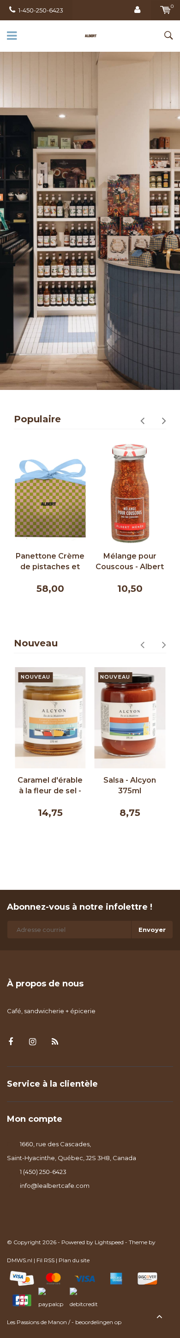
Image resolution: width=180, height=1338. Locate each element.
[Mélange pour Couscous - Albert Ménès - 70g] (130, 493)
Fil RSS (45, 1260)
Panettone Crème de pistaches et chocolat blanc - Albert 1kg (50, 562)
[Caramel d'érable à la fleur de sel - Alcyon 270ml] (50, 717)
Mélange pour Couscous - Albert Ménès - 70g (130, 562)
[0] (165, 10)
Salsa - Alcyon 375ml (129, 785)
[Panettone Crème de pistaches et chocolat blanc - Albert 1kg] (50, 493)
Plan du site (74, 1260)
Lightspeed (109, 1242)
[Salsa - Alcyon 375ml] (130, 717)
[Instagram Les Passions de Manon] (32, 1042)
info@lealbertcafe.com (55, 1185)
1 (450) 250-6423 (43, 1171)
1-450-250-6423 (40, 10)
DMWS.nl (19, 1260)
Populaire (37, 419)
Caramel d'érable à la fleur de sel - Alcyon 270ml (50, 786)
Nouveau (36, 643)
